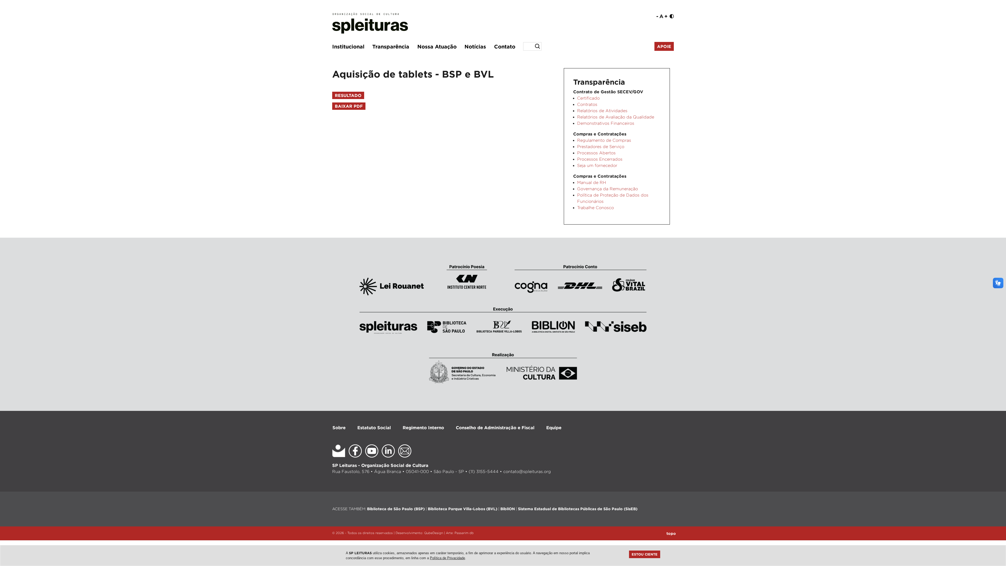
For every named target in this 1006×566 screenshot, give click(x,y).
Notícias (475, 46)
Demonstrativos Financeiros (605, 123)
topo (671, 533)
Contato (504, 46)
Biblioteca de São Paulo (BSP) (396, 509)
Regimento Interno (423, 427)
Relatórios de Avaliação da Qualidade (615, 117)
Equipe (553, 427)
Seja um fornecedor (597, 165)
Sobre (339, 427)
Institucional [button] (348, 46)
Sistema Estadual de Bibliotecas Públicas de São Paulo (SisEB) (577, 509)
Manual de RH (591, 182)
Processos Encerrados (599, 159)
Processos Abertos (596, 153)
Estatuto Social (374, 427)
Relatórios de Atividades (602, 110)
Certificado (588, 98)
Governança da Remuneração (607, 189)
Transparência (390, 46)
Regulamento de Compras (604, 140)
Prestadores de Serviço (600, 146)
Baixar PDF (349, 106)
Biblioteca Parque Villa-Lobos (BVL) (462, 509)
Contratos (587, 104)
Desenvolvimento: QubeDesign (419, 533)
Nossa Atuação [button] (437, 46)
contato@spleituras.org (527, 471)
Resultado (348, 95)
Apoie (664, 46)
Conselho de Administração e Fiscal (495, 427)
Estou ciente (645, 554)
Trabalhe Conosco (595, 207)
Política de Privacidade (447, 558)
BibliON (507, 509)
